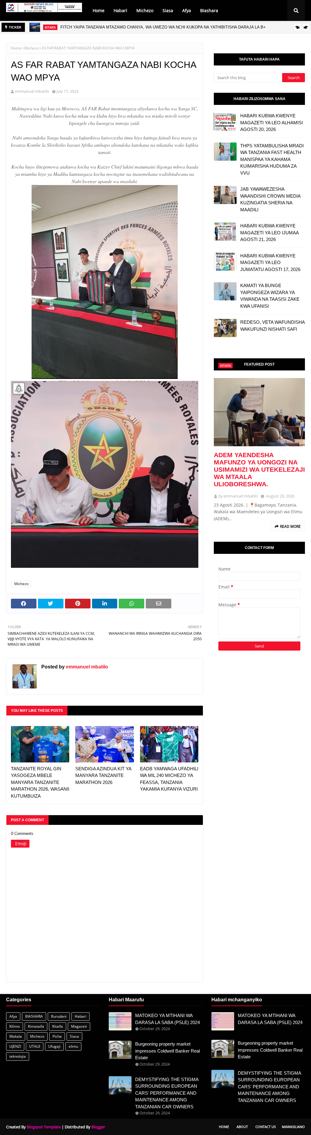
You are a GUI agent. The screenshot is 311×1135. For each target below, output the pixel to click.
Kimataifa (36, 1026)
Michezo (31, 48)
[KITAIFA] (259, 412)
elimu (73, 1046)
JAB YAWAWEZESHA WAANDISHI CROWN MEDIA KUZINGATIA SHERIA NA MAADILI (270, 199)
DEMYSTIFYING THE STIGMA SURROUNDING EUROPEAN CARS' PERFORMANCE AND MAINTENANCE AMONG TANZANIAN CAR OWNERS (166, 1093)
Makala (15, 1036)
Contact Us (265, 1126)
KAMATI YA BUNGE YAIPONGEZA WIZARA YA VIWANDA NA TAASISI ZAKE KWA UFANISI (269, 296)
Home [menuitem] (98, 10)
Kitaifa (57, 1026)
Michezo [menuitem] (144, 10)
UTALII (34, 1046)
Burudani (59, 1016)
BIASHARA (34, 1016)
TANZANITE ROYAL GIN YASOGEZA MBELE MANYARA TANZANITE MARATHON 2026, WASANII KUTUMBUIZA (40, 782)
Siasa (74, 1036)
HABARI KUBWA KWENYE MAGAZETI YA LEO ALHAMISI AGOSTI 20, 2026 (271, 122)
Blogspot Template (44, 1127)
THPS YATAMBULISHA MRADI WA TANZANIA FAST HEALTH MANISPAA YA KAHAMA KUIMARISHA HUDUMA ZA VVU (272, 159)
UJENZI (15, 1046)
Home (16, 48)
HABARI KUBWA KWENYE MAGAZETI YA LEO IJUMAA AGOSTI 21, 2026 (269, 232)
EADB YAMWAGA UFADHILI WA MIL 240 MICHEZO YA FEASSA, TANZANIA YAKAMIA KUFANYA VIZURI (169, 779)
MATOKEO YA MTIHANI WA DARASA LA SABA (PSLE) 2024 (167, 1019)
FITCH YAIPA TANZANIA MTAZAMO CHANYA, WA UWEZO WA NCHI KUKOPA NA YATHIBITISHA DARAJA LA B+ (163, 27)
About (242, 1126)
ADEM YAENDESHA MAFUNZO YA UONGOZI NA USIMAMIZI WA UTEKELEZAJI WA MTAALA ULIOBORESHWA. (259, 469)
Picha (57, 1036)
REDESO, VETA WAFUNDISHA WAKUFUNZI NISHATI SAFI (272, 326)
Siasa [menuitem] (167, 10)
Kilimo (14, 1026)
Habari (80, 1016)
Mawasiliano (293, 1126)
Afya (13, 1016)
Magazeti (79, 1026)
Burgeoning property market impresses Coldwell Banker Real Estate (167, 1050)
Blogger (98, 1127)
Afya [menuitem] (186, 10)
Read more (290, 526)
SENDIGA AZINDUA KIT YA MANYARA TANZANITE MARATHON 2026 (103, 775)
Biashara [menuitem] (209, 10)
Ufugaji (54, 1046)
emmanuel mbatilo (32, 91)
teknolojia (17, 1056)
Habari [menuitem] (120, 10)
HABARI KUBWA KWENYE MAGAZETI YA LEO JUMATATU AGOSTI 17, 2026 (270, 262)
